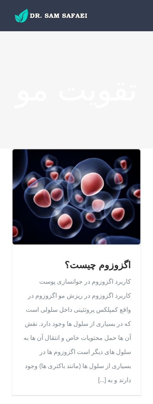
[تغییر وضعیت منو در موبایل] (138, 17)
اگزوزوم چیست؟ (98, 264)
